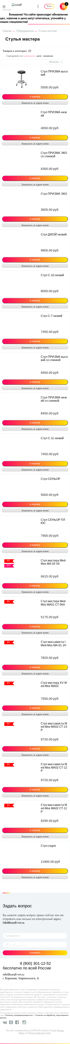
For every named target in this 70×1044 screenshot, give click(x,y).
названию (48, 56)
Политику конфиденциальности (19, 1015)
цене (38, 56)
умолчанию (29, 56)
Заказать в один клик (35, 102)
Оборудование (25, 31)
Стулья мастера (48, 31)
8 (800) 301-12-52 (35, 963)
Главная (7, 31)
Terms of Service (37, 1033)
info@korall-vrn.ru (13, 922)
